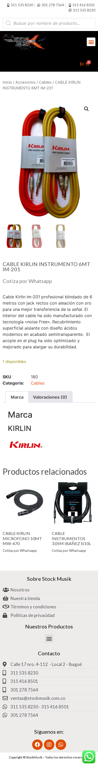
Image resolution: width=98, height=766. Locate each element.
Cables (45, 82)
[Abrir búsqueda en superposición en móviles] (49, 23)
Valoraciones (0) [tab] (50, 397)
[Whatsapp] (61, 744)
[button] (91, 42)
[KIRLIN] (26, 451)
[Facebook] (37, 744)
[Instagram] (49, 744)
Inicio (7, 82)
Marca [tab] (17, 397)
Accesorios (25, 82)
